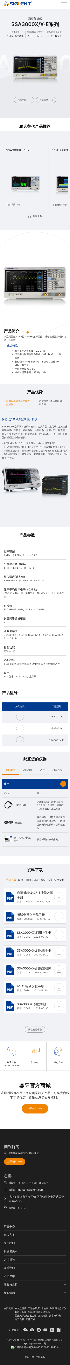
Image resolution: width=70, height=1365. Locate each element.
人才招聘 (9, 1259)
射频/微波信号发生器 (39, 1312)
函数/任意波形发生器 (26, 1315)
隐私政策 (29, 1357)
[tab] (10, 770)
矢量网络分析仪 (58, 1308)
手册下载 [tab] (10, 879)
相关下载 (57, 769)
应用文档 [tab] (59, 879)
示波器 (44, 1308)
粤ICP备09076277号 (35, 1343)
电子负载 (19, 1319)
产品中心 (9, 1226)
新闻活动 (9, 1292)
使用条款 (40, 1357)
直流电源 (42, 1315)
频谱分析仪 (20, 1312)
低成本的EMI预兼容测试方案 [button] (50, 403)
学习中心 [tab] (46, 879)
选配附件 (27, 769)
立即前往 (32, 1108)
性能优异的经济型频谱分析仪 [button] (18, 403)
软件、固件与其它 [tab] (29, 879)
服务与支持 (11, 1284)
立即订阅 (12, 1161)
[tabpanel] (35, 960)
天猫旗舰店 (34, 1308)
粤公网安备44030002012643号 (41, 1347)
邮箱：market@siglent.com (26, 1189)
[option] (25, 176)
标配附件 (10, 769)
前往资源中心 (35, 1029)
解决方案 (9, 1234)
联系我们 (9, 1267)
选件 (42, 769)
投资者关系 (11, 1251)
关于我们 (9, 1242)
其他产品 (30, 1319)
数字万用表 (55, 1315)
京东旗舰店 (20, 1308)
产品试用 (9, 1276)
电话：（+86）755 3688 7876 (28, 1182)
